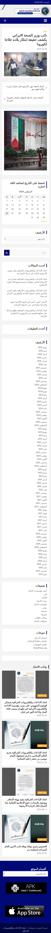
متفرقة (44, 614)
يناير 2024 (42, 408)
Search (7, 253)
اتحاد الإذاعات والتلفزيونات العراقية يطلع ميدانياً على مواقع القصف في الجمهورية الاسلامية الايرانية (27, 313)
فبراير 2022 (42, 486)
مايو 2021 (43, 517)
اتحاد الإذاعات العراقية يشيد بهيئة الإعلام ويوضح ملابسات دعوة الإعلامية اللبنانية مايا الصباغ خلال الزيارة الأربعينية (26, 802)
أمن (45, 594)
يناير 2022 (42, 489)
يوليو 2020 (42, 550)
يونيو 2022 (42, 473)
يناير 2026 (42, 364)
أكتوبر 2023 (42, 418)
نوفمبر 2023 (41, 415)
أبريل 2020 (42, 561)
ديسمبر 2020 (41, 533)
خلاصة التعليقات (40, 644)
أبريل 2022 (42, 479)
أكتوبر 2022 (42, 459)
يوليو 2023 (42, 428)
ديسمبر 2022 (41, 452)
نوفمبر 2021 (41, 496)
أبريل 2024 (42, 398)
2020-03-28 (42, 49)
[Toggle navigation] (45, 20)
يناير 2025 (42, 378)
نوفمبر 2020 (41, 537)
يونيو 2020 (42, 554)
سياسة (44, 611)
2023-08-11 (42, 809)
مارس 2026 (42, 357)
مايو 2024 (43, 395)
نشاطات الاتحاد (40, 621)
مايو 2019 (43, 574)
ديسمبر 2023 (41, 412)
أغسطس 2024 (40, 384)
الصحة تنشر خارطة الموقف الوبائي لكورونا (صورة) (25, 99)
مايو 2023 (43, 435)
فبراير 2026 (42, 361)
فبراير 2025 (42, 374)
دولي (45, 31)
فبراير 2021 (42, 527)
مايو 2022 (43, 476)
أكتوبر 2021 (42, 500)
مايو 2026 (43, 351)
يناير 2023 (42, 449)
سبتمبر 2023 (41, 422)
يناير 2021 (42, 530)
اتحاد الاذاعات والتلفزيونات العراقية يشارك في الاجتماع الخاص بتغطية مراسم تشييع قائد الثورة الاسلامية (27, 282)
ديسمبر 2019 (41, 571)
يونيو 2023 (42, 432)
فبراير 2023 (42, 445)
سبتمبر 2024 (41, 381)
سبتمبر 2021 (41, 503)
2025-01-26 (42, 762)
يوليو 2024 (42, 388)
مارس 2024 (42, 401)
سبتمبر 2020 (41, 544)
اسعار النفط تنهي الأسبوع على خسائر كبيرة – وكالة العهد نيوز (24, 87)
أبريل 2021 (42, 520)
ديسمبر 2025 (41, 368)
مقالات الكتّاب (41, 618)
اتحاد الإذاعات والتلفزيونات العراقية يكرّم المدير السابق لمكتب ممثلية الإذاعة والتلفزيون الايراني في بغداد (26, 293)
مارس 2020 (42, 564)
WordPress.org (40, 648)
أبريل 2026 (42, 354)
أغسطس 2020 (40, 547)
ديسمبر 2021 (41, 493)
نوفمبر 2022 (41, 456)
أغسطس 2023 (40, 425)
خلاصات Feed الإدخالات (37, 641)
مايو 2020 (43, 557)
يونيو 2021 (42, 513)
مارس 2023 (42, 442)
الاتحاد (44, 597)
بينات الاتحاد (42, 601)
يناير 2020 (42, 567)
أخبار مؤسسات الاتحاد (37, 591)
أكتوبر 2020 (42, 540)
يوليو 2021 (42, 510)
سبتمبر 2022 (41, 462)
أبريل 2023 (42, 439)
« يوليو (44, 221)
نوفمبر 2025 (41, 371)
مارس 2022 (42, 483)
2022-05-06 (42, 853)
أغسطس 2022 (40, 466)
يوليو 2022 (42, 469)
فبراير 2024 (42, 405)
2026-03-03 (42, 715)
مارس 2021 (42, 523)
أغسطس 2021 (40, 506)
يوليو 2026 (42, 347)
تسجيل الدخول (40, 638)
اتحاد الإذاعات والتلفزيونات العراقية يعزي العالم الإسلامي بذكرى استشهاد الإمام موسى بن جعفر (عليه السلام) (26, 755)
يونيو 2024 (42, 391)
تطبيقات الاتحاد (40, 604)
